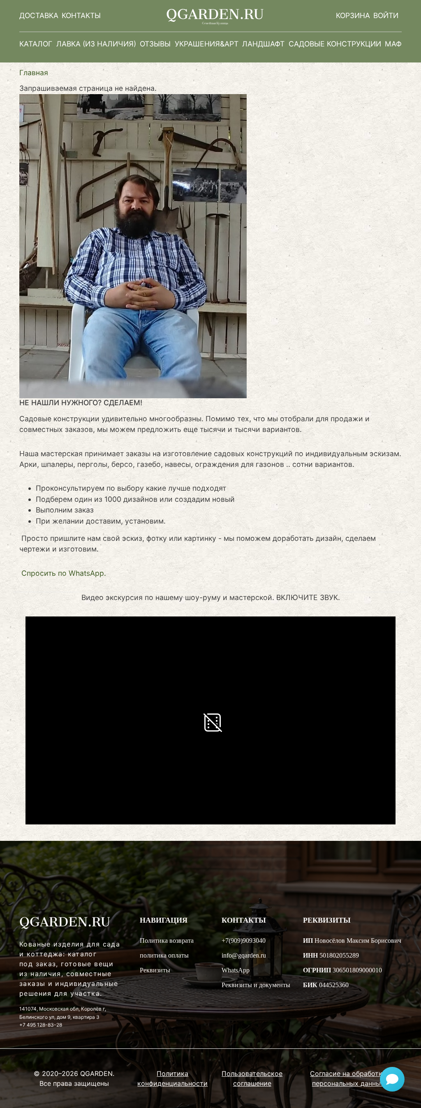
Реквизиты (155, 970)
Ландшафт (263, 43)
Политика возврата (167, 940)
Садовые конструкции (335, 43)
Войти (385, 15)
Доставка (38, 15)
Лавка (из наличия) (96, 43)
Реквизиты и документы (256, 984)
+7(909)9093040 (244, 940)
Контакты (81, 15)
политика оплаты (164, 955)
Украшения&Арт (206, 43)
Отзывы (155, 43)
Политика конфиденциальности (172, 1078)
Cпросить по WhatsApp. (63, 573)
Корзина (353, 15)
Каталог (35, 43)
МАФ (393, 43)
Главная (33, 72)
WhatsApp (236, 970)
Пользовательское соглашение (252, 1078)
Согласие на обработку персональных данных (348, 1078)
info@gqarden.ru (244, 955)
